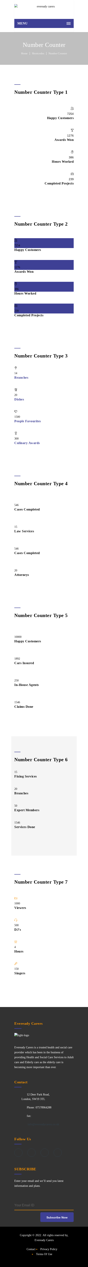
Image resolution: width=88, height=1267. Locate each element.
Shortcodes (38, 53)
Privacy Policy (48, 1249)
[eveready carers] (44, 8)
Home (24, 53)
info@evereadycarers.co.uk (43, 1124)
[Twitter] (31, 1153)
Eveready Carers (44, 1240)
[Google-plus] (45, 1153)
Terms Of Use (44, 1254)
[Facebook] (18, 1153)
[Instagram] (58, 1153)
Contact (31, 1249)
